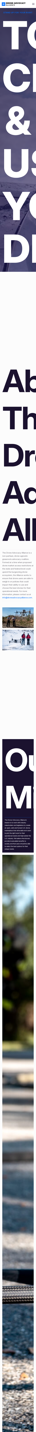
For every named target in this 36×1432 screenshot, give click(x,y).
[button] (33, 4)
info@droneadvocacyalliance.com (17, 597)
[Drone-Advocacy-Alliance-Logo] (14, 4)
